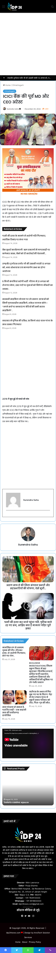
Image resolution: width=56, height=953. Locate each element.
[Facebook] (23, 916)
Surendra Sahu (13, 109)
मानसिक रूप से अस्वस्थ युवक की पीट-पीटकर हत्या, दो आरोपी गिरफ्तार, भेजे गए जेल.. (14, 651)
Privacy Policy (35, 942)
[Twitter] (26, 916)
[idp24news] (14, 6)
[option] (28, 789)
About (24, 942)
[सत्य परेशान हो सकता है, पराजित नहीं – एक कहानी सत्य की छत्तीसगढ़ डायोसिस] (14, 697)
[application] (28, 743)
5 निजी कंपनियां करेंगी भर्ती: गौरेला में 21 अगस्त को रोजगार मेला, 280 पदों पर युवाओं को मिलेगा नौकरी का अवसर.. (27, 285)
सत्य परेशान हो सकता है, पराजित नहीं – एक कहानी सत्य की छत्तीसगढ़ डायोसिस (14, 711)
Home (8, 85)
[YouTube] (29, 916)
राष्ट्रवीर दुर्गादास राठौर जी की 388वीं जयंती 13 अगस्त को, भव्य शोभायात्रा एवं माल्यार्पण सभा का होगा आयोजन (26, 267)
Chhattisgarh (18, 85)
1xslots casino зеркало (16, 802)
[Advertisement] (28, 44)
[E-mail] (7, 515)
